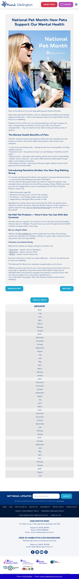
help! (49, 4)
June (40, 317)
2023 (39, 410)
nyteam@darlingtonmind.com (42, 547)
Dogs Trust (14, 250)
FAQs (11, 507)
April (40, 320)
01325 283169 (27, 576)
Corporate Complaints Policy (52, 511)
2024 (39, 379)
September (40, 348)
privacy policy (60, 501)
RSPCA (12, 254)
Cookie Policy (71, 507)
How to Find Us (21, 507)
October (40, 344)
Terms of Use (56, 515)
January (40, 331)
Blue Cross (14, 252)
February (40, 327)
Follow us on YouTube (42, 552)
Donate (67, 4)
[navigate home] (17, 4)
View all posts (39, 300)
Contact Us (33, 507)
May (39, 362)
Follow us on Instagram (46, 552)
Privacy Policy (58, 507)
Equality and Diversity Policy (27, 511)
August (40, 351)
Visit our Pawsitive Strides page (38, 208)
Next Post (66, 289)
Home (4, 507)
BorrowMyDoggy (25, 234)
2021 (39, 458)
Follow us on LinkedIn (37, 552)
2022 (39, 438)
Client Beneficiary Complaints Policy (33, 515)
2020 (39, 469)
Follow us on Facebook (33, 552)
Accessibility (45, 507)
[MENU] (76, 4)
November (40, 341)
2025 (39, 334)
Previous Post (14, 289)
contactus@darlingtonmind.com (42, 532)
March (40, 324)
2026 (39, 310)
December (40, 338)
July (39, 313)
